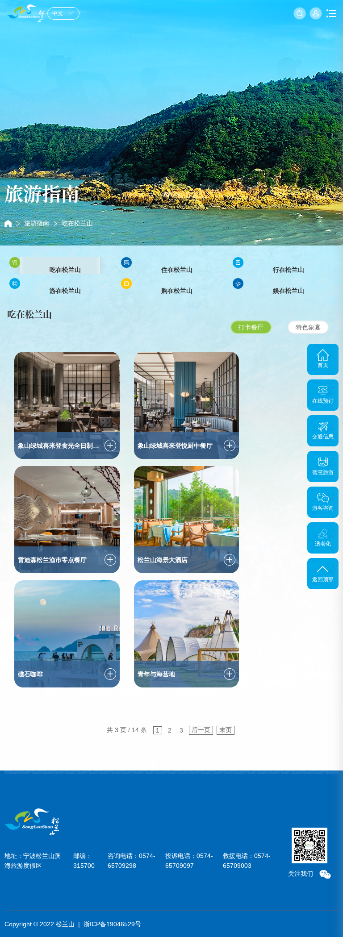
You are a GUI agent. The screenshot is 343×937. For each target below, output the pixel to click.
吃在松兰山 (77, 223)
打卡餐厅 (251, 327)
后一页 (201, 729)
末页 (225, 729)
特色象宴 (308, 327)
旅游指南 (36, 223)
